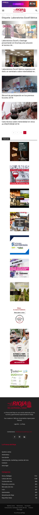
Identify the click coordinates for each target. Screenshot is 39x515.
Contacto (4, 463)
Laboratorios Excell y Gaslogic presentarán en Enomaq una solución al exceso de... (17, 43)
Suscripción (5, 457)
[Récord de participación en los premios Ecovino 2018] (19, 84)
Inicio (3, 15)
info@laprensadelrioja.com (23, 432)
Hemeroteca (5, 454)
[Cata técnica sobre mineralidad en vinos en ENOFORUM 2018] (19, 110)
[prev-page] (13, 132)
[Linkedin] (24, 437)
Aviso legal (5, 465)
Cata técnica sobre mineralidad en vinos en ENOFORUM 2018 (18, 123)
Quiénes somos (6, 452)
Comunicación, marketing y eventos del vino (15, 460)
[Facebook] (14, 437)
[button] (3, 10)
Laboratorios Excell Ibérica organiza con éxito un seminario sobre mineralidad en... (19, 70)
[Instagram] (19, 437)
